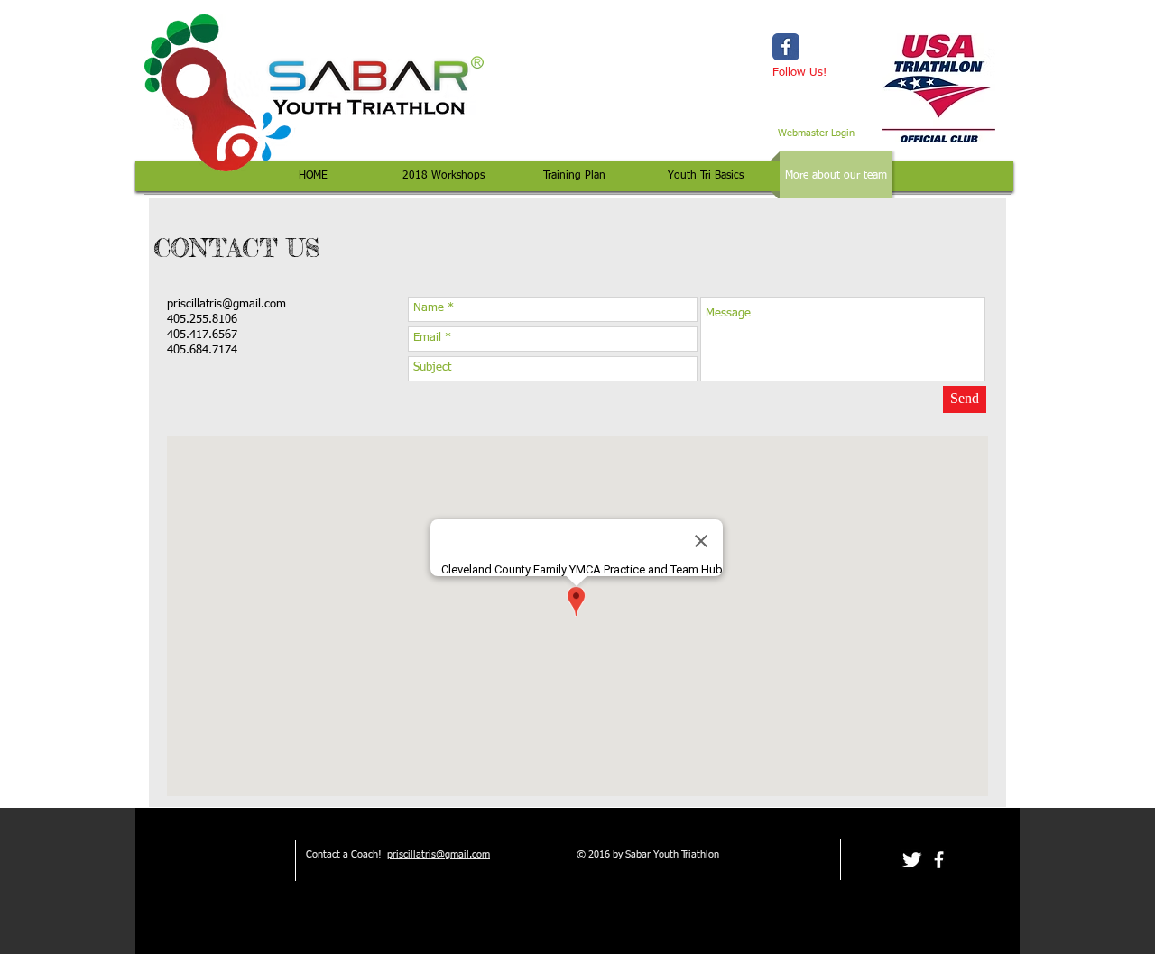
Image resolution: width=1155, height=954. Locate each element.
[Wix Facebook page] (785, 46)
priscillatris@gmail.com (226, 304)
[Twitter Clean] (912, 860)
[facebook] (939, 860)
